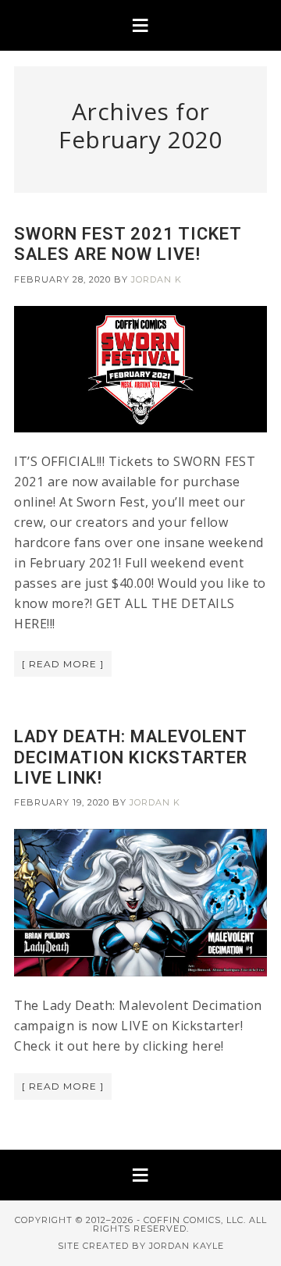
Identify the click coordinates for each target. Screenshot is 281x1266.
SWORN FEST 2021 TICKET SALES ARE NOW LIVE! (127, 244)
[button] (140, 25)
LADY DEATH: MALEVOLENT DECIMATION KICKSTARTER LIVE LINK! (130, 757)
